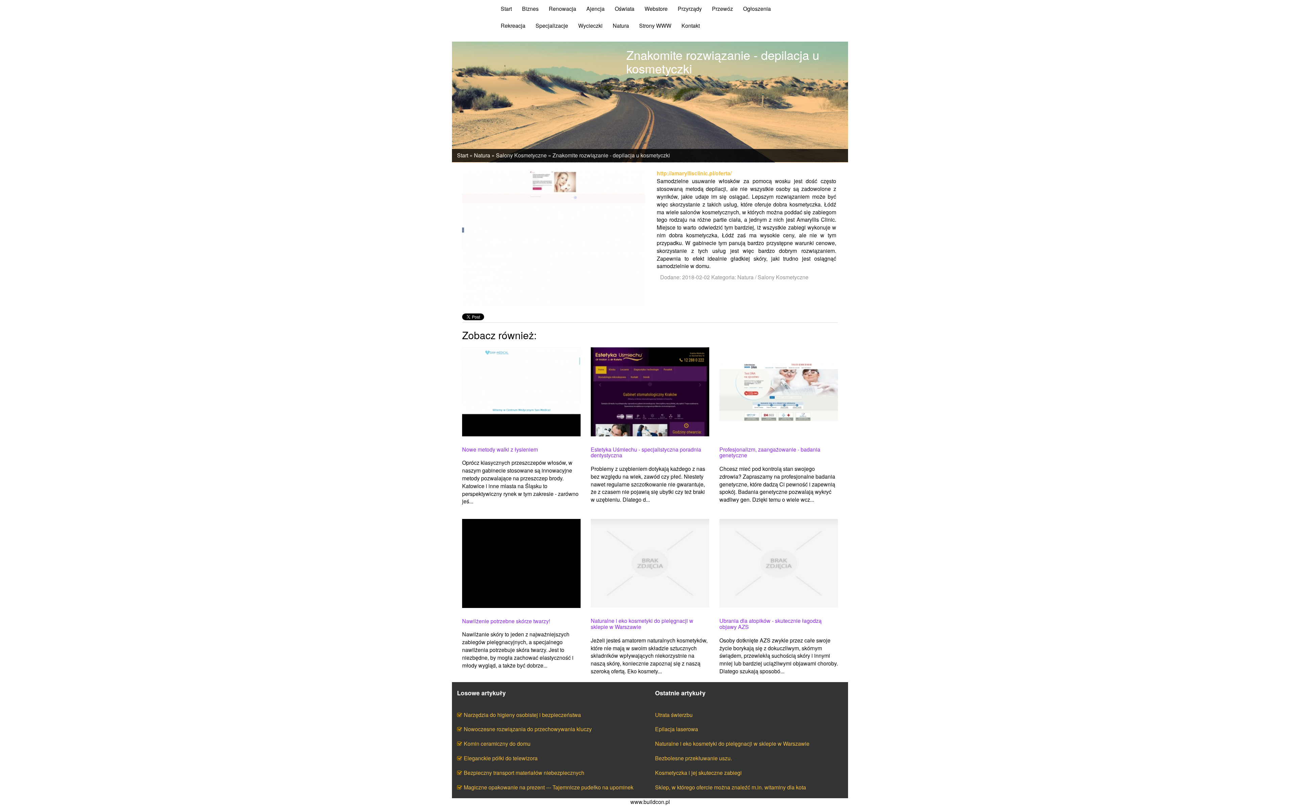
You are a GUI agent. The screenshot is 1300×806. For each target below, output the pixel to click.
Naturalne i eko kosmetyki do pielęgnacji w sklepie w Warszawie (642, 624)
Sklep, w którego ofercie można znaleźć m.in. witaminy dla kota (730, 787)
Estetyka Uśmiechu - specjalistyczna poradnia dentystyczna (646, 452)
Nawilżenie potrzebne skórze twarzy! (506, 621)
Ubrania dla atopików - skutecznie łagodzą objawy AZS (770, 624)
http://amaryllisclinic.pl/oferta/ (694, 173)
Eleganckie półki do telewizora (501, 758)
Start (462, 155)
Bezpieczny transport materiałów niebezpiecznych (524, 773)
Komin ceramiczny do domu (497, 743)
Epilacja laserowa (676, 729)
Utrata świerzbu (674, 715)
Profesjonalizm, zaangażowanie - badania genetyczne (769, 452)
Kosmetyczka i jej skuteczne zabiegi (698, 773)
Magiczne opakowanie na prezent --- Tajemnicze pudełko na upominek (548, 787)
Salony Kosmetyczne (521, 155)
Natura (482, 155)
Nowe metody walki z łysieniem (500, 449)
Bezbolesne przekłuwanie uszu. (693, 758)
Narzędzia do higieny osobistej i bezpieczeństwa (522, 715)
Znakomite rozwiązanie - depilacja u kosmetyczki (611, 155)
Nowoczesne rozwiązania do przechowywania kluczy (528, 729)
